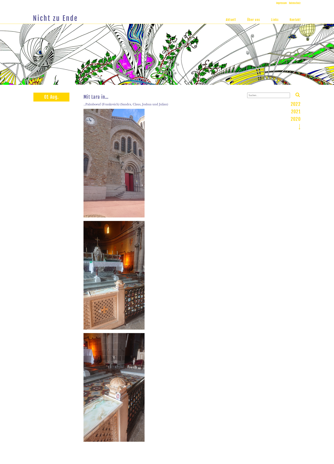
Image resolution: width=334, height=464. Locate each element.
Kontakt (295, 20)
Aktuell (231, 20)
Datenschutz (295, 3)
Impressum (281, 3)
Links (275, 20)
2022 (296, 104)
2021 (296, 111)
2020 (296, 119)
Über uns (253, 20)
